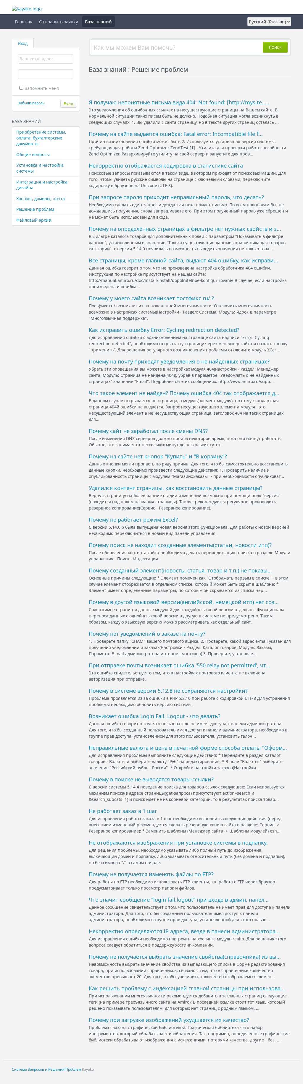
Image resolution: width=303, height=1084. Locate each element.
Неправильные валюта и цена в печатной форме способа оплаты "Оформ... (188, 747)
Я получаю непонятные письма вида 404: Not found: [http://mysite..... (179, 102)
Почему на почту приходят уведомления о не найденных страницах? (179, 361)
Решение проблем (35, 209)
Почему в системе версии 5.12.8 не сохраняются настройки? (168, 690)
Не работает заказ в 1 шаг (123, 811)
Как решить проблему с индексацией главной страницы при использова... (187, 988)
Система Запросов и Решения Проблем (46, 1069)
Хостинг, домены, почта (40, 198)
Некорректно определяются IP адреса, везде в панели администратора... (184, 931)
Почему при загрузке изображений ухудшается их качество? (169, 1020)
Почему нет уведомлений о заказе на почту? (147, 633)
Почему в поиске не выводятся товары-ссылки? (151, 779)
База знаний (98, 22)
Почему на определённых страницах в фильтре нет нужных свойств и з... (185, 228)
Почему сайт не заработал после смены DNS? (148, 431)
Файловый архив (33, 220)
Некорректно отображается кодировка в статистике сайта (166, 165)
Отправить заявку (58, 22)
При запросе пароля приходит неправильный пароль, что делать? (176, 197)
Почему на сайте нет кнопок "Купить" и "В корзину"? (158, 456)
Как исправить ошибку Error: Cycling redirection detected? (164, 329)
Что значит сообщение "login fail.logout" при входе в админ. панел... (179, 899)
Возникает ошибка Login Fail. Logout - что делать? (154, 716)
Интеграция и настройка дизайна (41, 185)
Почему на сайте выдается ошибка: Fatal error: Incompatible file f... (176, 134)
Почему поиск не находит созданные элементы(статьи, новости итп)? (180, 545)
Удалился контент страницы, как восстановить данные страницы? (175, 488)
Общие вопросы (33, 154)
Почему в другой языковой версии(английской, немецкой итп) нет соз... (184, 602)
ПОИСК (275, 47)
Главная (23, 22)
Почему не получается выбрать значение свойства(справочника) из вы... (185, 956)
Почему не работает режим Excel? (133, 519)
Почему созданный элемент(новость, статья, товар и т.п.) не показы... (180, 570)
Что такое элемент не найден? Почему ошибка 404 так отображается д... (184, 393)
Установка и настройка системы (40, 168)
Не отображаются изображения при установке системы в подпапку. (178, 842)
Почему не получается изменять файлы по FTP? (151, 874)
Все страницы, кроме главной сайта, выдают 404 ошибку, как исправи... (183, 260)
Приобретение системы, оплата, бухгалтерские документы (41, 137)
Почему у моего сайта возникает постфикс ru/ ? (151, 298)
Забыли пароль (31, 103)
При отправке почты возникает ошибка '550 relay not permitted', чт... (179, 665)
